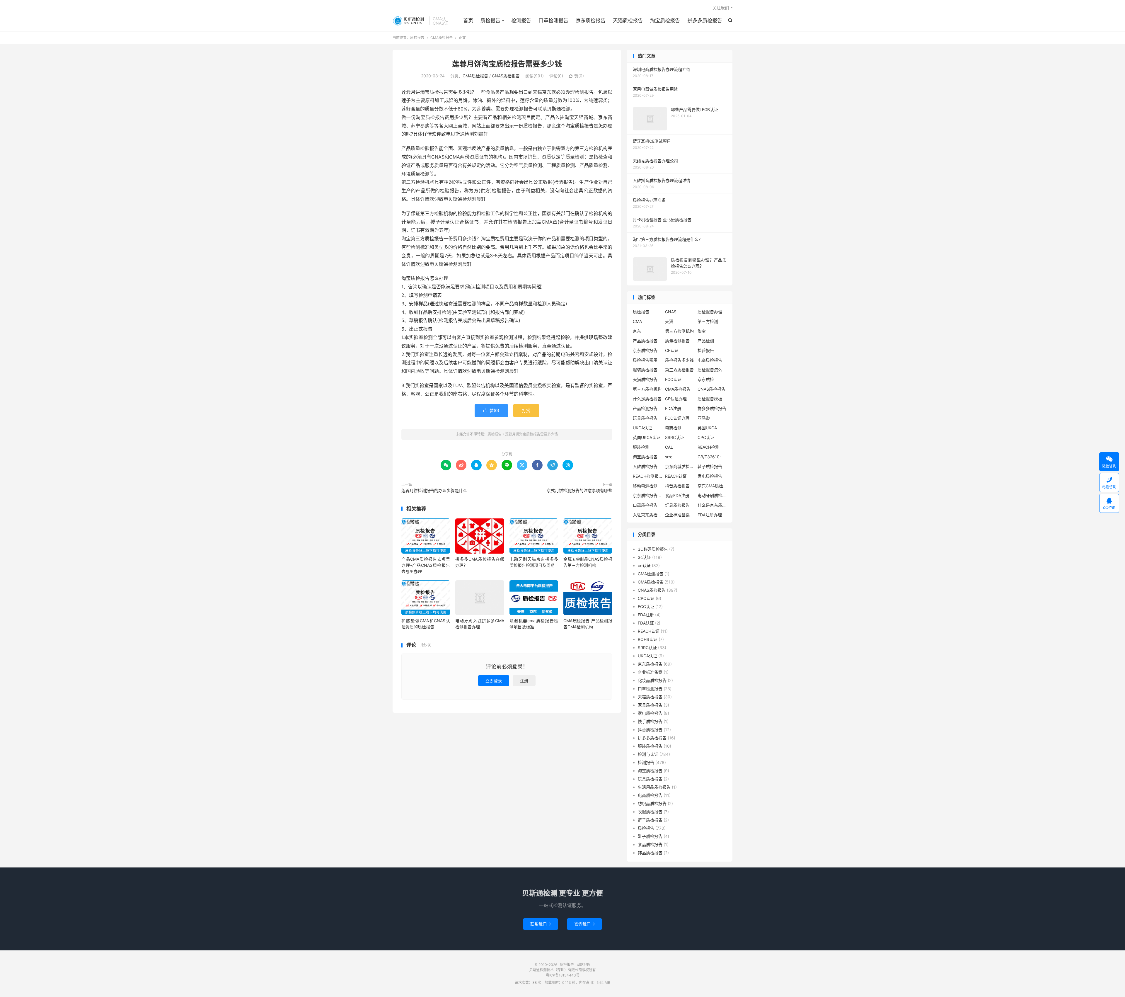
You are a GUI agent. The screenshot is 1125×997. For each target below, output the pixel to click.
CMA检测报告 (650, 573)
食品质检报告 (650, 844)
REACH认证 (676, 476)
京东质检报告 (591, 20)
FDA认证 (646, 622)
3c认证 (644, 557)
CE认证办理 (676, 398)
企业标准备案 (677, 514)
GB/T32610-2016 (712, 456)
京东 (637, 331)
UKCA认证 (642, 427)
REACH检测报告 (647, 476)
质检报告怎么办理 (712, 369)
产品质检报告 (645, 340)
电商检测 (673, 427)
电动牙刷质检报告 (712, 495)
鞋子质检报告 (710, 466)
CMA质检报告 (441, 37)
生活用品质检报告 (654, 787)
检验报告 (706, 350)
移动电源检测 (645, 485)
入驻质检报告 (645, 466)
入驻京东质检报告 (647, 514)
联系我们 (540, 923)
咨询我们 (584, 923)
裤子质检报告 (650, 819)
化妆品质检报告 (652, 680)
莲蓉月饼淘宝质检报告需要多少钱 (507, 63)
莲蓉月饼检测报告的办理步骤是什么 (434, 490)
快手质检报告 (650, 721)
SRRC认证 (674, 437)
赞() (576, 75)
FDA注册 (673, 408)
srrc (668, 456)
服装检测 (641, 447)
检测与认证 (648, 754)
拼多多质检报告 (704, 20)
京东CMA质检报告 (712, 485)
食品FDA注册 (677, 495)
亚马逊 (704, 418)
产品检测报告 (645, 408)
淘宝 (702, 331)
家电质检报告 (710, 476)
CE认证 (672, 350)
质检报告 (409, 20)
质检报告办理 (710, 311)
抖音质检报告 (677, 485)
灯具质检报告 (677, 505)
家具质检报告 (650, 704)
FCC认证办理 (677, 418)
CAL (669, 447)
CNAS (670, 311)
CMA (637, 321)
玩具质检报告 (645, 418)
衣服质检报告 (650, 811)
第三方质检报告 (679, 369)
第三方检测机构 (679, 331)
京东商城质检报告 (679, 466)
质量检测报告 (677, 340)
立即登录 (493, 680)
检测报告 (521, 20)
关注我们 (720, 7)
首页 (468, 20)
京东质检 (706, 379)
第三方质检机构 (647, 389)
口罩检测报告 (553, 20)
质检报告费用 (645, 360)
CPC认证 (706, 437)
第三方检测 (708, 321)
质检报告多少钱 (679, 360)
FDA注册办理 (710, 514)
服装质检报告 (645, 369)
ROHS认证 (647, 639)
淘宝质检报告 (665, 20)
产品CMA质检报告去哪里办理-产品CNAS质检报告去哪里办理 (425, 565)
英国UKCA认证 (646, 437)
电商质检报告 (710, 360)
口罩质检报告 (645, 505)
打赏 (526, 410)
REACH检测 (708, 447)
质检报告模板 (710, 398)
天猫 (669, 321)
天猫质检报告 (628, 20)
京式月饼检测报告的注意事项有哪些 (579, 490)
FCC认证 (673, 379)
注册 (524, 680)
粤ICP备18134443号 (562, 975)
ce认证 (644, 565)
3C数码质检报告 (653, 549)
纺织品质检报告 (652, 803)
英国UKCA (707, 427)
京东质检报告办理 (647, 495)
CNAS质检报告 (506, 75)
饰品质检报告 (650, 852)
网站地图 (584, 964)
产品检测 (706, 340)
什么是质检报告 (647, 398)
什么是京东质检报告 (712, 505)
